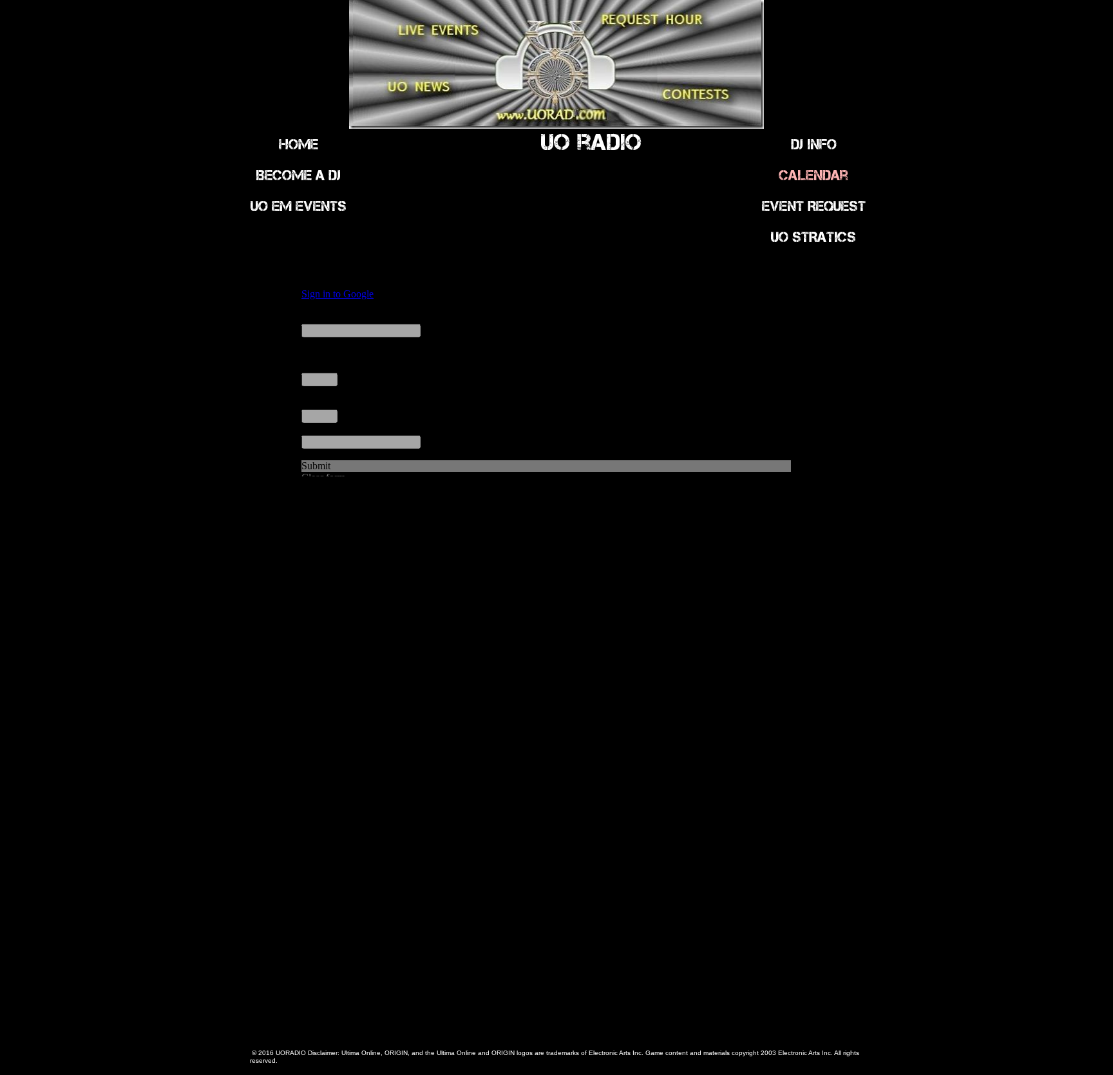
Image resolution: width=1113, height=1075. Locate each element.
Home (298, 144)
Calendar (813, 175)
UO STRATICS (813, 237)
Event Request (814, 206)
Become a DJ (298, 175)
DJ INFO (814, 144)
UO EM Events (299, 206)
